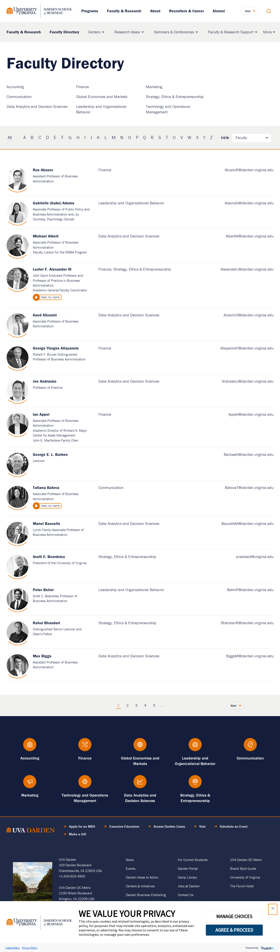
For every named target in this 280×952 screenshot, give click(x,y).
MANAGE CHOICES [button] (234, 916)
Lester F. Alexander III (52, 269)
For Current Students (193, 860)
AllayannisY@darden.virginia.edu (246, 348)
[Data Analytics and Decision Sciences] (140, 783)
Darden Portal (188, 868)
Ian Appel (41, 414)
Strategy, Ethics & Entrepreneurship (175, 96)
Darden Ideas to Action (142, 877)
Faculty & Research (124, 10)
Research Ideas (127, 31)
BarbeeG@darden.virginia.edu (248, 454)
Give (247, 11)
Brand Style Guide (243, 868)
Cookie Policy (12, 947)
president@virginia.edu (254, 556)
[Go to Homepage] (39, 11)
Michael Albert (45, 236)
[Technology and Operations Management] (85, 783)
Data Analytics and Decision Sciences (37, 106)
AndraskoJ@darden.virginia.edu (247, 381)
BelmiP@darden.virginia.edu (250, 589)
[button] (272, 909)
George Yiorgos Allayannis (56, 348)
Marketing (154, 86)
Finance (82, 86)
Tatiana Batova (46, 487)
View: (225, 137)
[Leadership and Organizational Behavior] (195, 746)
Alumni (219, 10)
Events (130, 868)
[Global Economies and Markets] (140, 746)
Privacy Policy (29, 947)
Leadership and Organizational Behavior (131, 202)
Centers (94, 31)
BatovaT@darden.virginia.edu (249, 487)
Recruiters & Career (186, 10)
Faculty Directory (64, 31)
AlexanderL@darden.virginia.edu (246, 269)
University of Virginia (245, 877)
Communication (19, 96)
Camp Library (187, 877)
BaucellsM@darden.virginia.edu (247, 523)
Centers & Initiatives (140, 886)
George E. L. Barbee (50, 454)
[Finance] (85, 746)
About (155, 10)
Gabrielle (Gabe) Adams (53, 202)
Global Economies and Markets (101, 96)
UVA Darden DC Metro (246, 860)
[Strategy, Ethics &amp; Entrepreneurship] (195, 783)
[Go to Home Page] (31, 831)
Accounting (15, 86)
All (10, 137)
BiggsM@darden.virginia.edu (249, 655)
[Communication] (250, 746)
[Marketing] (30, 783)
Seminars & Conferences (174, 31)
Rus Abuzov (43, 169)
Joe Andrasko (44, 381)
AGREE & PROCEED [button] (234, 930)
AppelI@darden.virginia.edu (250, 414)
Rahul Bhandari (46, 622)
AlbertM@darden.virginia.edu (249, 236)
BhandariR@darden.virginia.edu (247, 622)
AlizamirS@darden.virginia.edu (248, 314)
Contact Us (185, 895)
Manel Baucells (46, 523)
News (130, 860)
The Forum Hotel (242, 886)
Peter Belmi (43, 589)
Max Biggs (42, 655)
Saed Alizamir (45, 314)
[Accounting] (30, 746)
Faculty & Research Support (230, 31)
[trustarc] (267, 947)
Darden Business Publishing (146, 895)
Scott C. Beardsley (49, 556)
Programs (89, 10)
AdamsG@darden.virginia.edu (249, 202)
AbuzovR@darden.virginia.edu (249, 169)
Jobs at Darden (189, 886)
